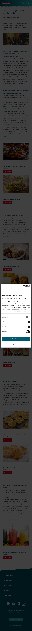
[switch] (28, 322)
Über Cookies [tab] (26, 290)
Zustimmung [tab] (5, 290)
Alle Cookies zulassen (16, 339)
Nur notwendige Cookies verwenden (16, 344)
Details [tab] (16, 290)
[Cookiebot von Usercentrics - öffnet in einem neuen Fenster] (23, 286)
